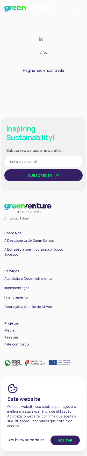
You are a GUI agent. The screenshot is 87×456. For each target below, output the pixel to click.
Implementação (16, 288)
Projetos (11, 323)
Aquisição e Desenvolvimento (28, 278)
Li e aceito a (23, 188)
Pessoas (11, 337)
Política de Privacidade (53, 188)
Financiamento (16, 297)
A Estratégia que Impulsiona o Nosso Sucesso (33, 252)
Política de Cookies (26, 440)
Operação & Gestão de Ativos (28, 306)
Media (9, 330)
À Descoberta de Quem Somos (29, 240)
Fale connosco (16, 344)
